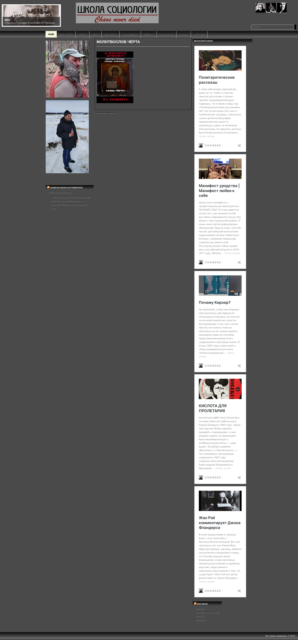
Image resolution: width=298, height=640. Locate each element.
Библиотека (66, 34)
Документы (110, 34)
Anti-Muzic (199, 34)
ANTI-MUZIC (202, 604)
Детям (95, 34)
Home (51, 34)
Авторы (82, 34)
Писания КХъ (166, 34)
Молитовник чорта (106, 113)
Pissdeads (201, 620)
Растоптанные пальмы (60, 192)
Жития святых (130, 34)
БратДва (200, 608)
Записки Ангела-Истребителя (66, 188)
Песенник (148, 34)
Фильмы (183, 34)
